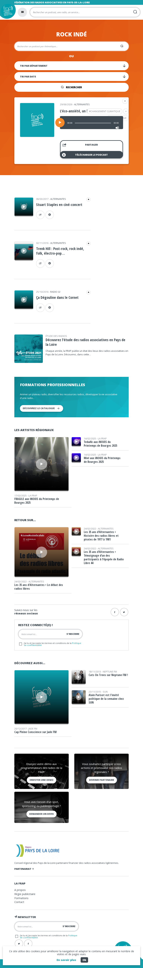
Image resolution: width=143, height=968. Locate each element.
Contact (19, 902)
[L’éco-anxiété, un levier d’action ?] (37, 136)
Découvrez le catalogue (39, 408)
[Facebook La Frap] (28, 943)
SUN (105, 691)
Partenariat (23, 868)
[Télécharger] (49, 215)
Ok (84, 960)
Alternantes (82, 104)
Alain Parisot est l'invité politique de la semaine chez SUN (106, 698)
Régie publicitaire (24, 894)
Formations (21, 898)
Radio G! (55, 291)
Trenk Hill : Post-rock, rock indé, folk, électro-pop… (60, 251)
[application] (91, 122)
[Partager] (40, 215)
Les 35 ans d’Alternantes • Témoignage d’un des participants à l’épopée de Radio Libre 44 (104, 557)
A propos (20, 890)
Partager (91, 144)
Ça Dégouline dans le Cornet (57, 297)
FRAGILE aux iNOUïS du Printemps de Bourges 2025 (36, 501)
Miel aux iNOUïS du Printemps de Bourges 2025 (102, 460)
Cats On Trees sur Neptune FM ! (108, 675)
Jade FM (32, 728)
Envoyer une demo (41, 780)
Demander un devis (41, 814)
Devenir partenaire (101, 780)
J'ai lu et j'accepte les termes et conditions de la (52, 644)
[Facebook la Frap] (115, 612)
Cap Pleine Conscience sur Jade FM (35, 732)
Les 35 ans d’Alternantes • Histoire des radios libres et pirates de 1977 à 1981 (101, 535)
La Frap (32, 495)
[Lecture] (60, 122)
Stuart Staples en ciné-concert (59, 204)
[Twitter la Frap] (124, 612)
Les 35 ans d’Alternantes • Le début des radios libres (38, 587)
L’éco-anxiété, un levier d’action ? (85, 110)
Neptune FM (110, 671)
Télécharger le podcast (91, 154)
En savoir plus (66, 960)
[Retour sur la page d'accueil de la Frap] (7, 12)
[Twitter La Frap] (19, 943)
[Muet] (117, 128)
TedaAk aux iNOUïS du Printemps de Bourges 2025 (100, 444)
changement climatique (105, 111)
